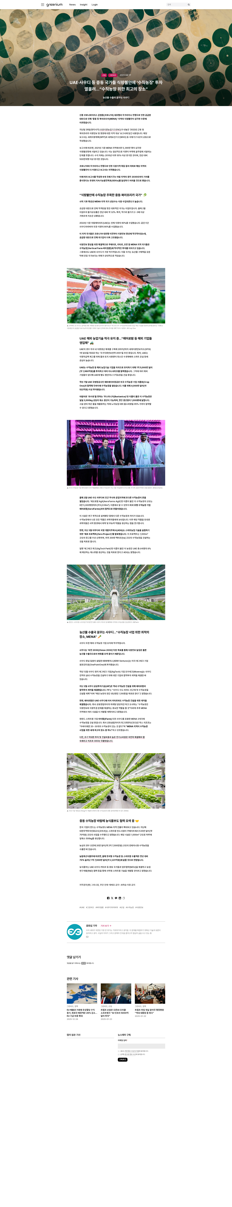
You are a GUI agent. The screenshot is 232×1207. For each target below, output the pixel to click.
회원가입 (105, 611)
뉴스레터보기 (127, 611)
